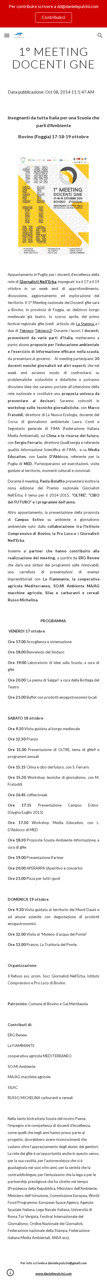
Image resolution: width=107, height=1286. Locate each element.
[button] (7, 35)
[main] (53, 58)
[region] (53, 13)
